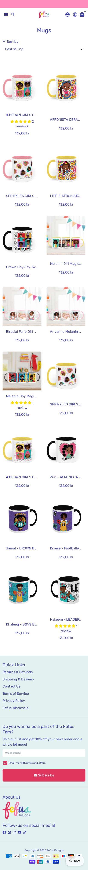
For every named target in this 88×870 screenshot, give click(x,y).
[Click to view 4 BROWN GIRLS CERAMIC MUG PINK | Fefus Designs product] (22, 86)
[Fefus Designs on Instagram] (14, 832)
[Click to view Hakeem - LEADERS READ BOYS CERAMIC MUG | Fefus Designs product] (66, 591)
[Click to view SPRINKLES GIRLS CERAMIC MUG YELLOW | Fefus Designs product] (66, 374)
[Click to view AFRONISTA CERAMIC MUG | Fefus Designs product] (66, 86)
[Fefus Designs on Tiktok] (24, 832)
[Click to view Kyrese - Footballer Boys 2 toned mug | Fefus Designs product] (66, 520)
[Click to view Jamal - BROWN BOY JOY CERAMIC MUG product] (22, 520)
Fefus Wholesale (15, 708)
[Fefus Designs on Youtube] (19, 832)
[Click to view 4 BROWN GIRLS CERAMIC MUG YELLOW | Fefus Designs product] (22, 448)
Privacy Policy (14, 701)
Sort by (10, 42)
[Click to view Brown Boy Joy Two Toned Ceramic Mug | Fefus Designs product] (22, 238)
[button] (21, 121)
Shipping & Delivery (18, 679)
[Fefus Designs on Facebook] (4, 832)
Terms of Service (16, 694)
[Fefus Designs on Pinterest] (9, 832)
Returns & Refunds (18, 672)
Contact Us (11, 686)
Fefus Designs (55, 850)
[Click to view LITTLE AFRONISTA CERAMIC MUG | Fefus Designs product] (66, 167)
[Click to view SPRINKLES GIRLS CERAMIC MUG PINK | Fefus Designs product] (22, 167)
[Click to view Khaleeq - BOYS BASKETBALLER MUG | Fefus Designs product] (22, 591)
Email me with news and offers (27, 762)
